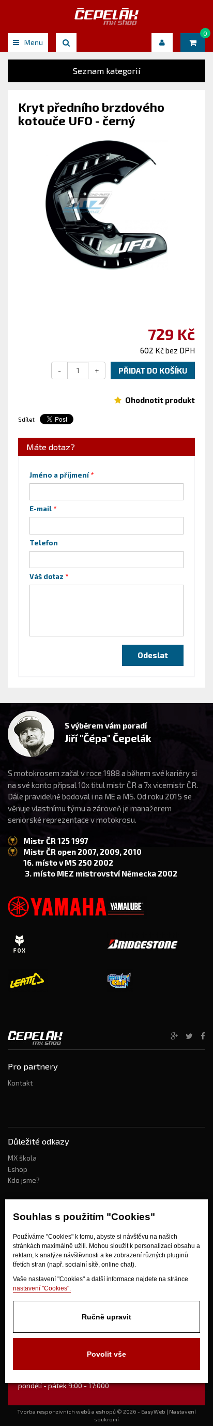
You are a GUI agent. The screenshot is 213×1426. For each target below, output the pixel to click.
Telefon (43, 543)
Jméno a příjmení (59, 475)
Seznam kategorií (107, 71)
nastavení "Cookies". (42, 1288)
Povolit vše (106, 1354)
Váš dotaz (46, 576)
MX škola (22, 1158)
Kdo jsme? (24, 1180)
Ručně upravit (106, 1317)
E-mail (40, 508)
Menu (33, 42)
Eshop (17, 1169)
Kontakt (20, 1083)
